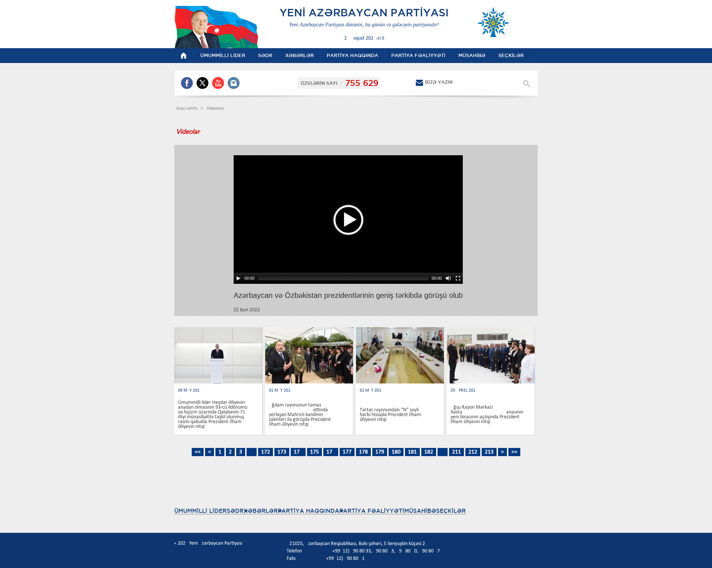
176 (330, 452)
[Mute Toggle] (448, 278)
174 (298, 452)
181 (412, 452)
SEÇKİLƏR (451, 511)
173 (281, 452)
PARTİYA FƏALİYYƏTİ (371, 511)
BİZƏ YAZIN (438, 82)
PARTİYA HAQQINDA (308, 511)
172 (265, 452)
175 (314, 452)
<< (198, 452)
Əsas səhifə (187, 108)
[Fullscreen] (458, 278)
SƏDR (235, 511)
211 (456, 452)
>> (514, 452)
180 (396, 452)
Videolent (215, 108)
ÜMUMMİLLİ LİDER (200, 511)
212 (472, 452)
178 (363, 452)
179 (379, 452)
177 (347, 452)
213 (489, 452)
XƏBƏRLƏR (261, 511)
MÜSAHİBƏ (420, 511)
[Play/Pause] (238, 278)
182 (428, 452)
